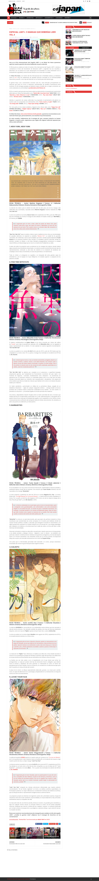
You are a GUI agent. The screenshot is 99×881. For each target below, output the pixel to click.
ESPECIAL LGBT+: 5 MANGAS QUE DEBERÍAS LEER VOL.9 (17, 835)
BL (31, 37)
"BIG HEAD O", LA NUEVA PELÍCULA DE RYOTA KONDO (82, 76)
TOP (10, 37)
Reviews (21, 18)
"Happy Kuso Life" (56, 107)
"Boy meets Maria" (48, 95)
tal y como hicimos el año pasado (31, 114)
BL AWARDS (14, 769)
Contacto (18, 1)
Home (10, 28)
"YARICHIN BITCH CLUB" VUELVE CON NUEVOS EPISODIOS (80, 30)
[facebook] (86, 1)
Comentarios (85, 47)
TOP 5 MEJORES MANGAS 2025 (51, 836)
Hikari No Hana (12, 1)
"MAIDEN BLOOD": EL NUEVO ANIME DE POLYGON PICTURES (39, 22)
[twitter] (87, 1)
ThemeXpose (33, 879)
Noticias (13, 18)
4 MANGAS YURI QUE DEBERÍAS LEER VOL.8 (34, 835)
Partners (67, 18)
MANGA (13, 37)
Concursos (59, 18)
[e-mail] (89, 1)
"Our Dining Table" (14, 103)
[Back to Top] (91, 879)
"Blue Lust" (43, 109)
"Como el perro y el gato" (45, 102)
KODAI (23, 757)
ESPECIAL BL (35, 37)
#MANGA (12, 832)
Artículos (39, 18)
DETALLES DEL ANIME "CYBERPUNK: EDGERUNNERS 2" (75, 22)
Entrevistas (30, 18)
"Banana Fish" (41, 236)
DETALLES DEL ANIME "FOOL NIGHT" (82, 67)
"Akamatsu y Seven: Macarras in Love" (19, 95)
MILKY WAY (41, 819)
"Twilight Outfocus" (27, 109)
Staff (23, 1)
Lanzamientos (49, 18)
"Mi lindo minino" (18, 96)
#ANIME (22, 22)
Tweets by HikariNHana (71, 88)
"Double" (13, 344)
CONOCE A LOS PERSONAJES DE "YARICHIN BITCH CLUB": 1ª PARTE (80, 42)
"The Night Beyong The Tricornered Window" (27, 496)
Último (72, 47)
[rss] (84, 1)
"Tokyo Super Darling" (33, 103)
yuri (16, 77)
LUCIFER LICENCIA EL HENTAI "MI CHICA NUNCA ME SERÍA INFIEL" (81, 36)
